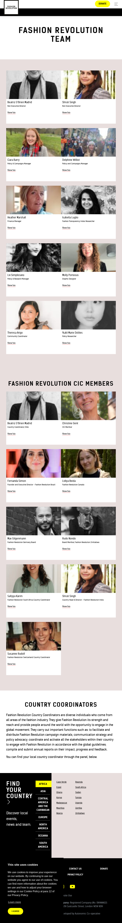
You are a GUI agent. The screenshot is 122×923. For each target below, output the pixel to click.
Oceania (43, 835)
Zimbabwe (80, 813)
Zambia (78, 808)
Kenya (59, 797)
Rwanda (79, 782)
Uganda (78, 802)
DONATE (102, 3)
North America (43, 826)
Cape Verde (61, 782)
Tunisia (78, 797)
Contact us (75, 868)
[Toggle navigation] (115, 4)
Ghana (59, 792)
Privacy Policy (75, 874)
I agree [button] (15, 911)
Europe (42, 817)
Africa (43, 783)
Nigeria (59, 813)
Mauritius (60, 808)
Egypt (58, 787)
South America (43, 844)
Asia (43, 791)
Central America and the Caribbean (43, 804)
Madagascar (61, 802)
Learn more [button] (14, 902)
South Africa (80, 787)
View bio (11, 112)
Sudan (78, 792)
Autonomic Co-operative (87, 913)
